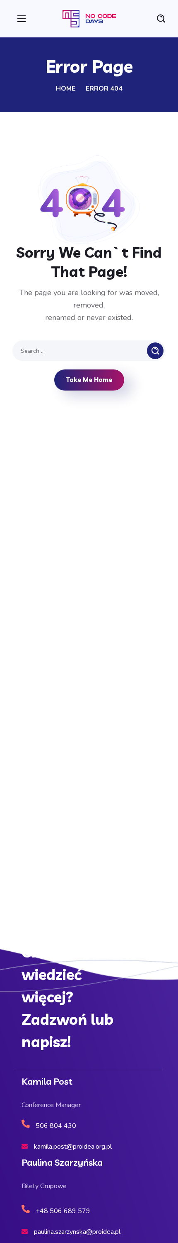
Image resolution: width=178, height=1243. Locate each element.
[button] (161, 18)
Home (65, 88)
